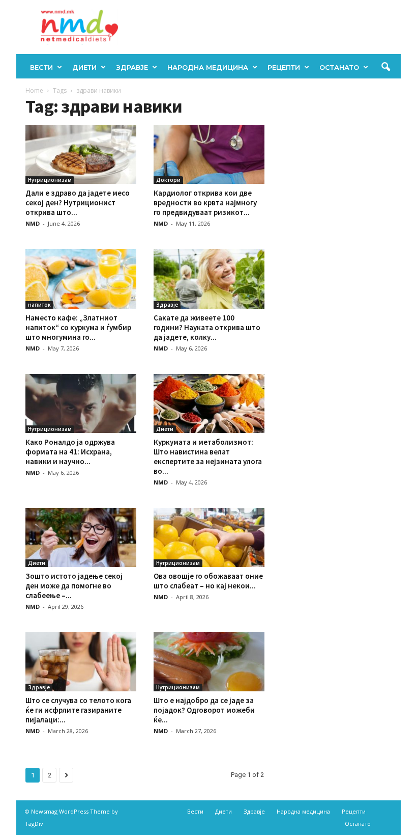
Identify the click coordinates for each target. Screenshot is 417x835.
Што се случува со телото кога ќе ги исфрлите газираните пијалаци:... (78, 709)
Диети (84, 67)
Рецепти (283, 67)
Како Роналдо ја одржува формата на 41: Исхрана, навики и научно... (70, 451)
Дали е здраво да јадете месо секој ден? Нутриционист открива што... (77, 202)
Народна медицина (207, 67)
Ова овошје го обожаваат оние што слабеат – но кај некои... (208, 580)
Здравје (132, 67)
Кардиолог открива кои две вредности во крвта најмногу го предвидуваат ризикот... (205, 202)
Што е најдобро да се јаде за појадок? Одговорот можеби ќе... (204, 709)
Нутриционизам (50, 179)
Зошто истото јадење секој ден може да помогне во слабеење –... (74, 585)
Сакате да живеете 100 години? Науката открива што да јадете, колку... (207, 327)
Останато (339, 67)
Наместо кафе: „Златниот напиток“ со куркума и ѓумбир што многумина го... (78, 327)
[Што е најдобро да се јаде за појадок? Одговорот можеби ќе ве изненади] (209, 661)
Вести (41, 67)
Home (34, 90)
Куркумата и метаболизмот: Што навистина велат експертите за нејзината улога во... (208, 456)
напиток (39, 304)
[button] (385, 67)
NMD (32, 223)
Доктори (168, 179)
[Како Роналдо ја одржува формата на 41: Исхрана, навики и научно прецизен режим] (80, 403)
